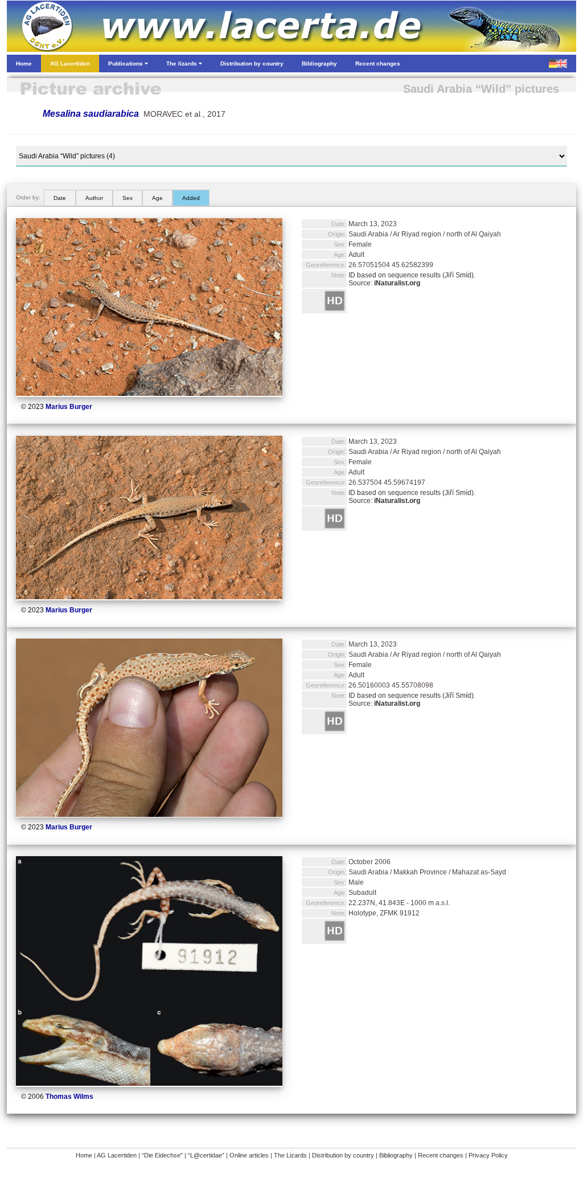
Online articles (249, 1155)
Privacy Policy (488, 1155)
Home (84, 1155)
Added (191, 198)
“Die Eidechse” (162, 1155)
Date (60, 198)
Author (94, 198)
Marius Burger (69, 407)
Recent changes (440, 1155)
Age (157, 198)
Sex (127, 198)
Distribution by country (343, 1155)
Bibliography (396, 1155)
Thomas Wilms (69, 1097)
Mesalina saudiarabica (91, 113)
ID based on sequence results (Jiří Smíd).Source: (411, 279)
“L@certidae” (206, 1155)
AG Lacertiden (117, 1155)
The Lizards (290, 1155)
